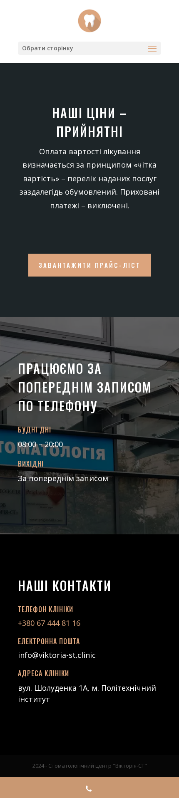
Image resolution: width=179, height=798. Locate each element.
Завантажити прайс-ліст (90, 264)
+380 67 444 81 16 (50, 623)
